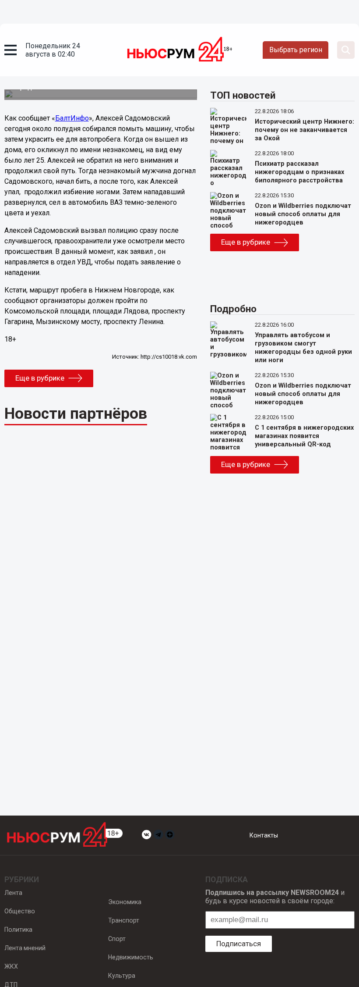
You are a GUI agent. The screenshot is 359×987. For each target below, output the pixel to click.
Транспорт (123, 920)
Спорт (117, 938)
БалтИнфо (72, 118)
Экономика (124, 901)
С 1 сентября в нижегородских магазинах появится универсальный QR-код (304, 436)
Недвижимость (130, 957)
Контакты (264, 835)
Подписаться (238, 943)
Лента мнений (25, 947)
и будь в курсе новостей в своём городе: (275, 896)
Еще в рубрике (39, 378)
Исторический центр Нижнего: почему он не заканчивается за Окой (304, 130)
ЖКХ (11, 966)
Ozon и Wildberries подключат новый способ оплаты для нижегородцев (303, 214)
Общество (19, 911)
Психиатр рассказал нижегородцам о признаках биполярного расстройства (299, 172)
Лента (13, 892)
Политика (18, 929)
